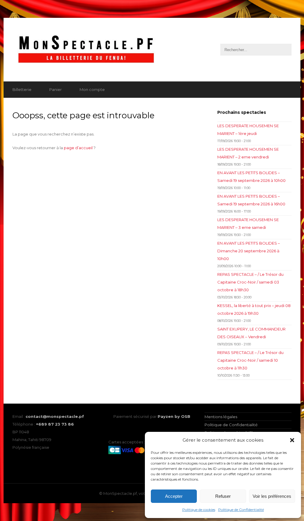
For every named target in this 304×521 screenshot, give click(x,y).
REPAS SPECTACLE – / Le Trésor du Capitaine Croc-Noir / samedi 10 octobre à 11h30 (250, 360)
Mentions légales (221, 416)
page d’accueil (78, 147)
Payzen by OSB (174, 416)
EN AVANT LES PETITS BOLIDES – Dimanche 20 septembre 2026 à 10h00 (248, 251)
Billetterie (21, 89)
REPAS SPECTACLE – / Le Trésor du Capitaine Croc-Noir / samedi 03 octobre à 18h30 (250, 282)
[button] (292, 440)
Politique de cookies (198, 509)
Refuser (223, 496)
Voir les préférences (272, 496)
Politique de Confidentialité (241, 509)
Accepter (174, 496)
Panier (55, 89)
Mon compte (92, 89)
